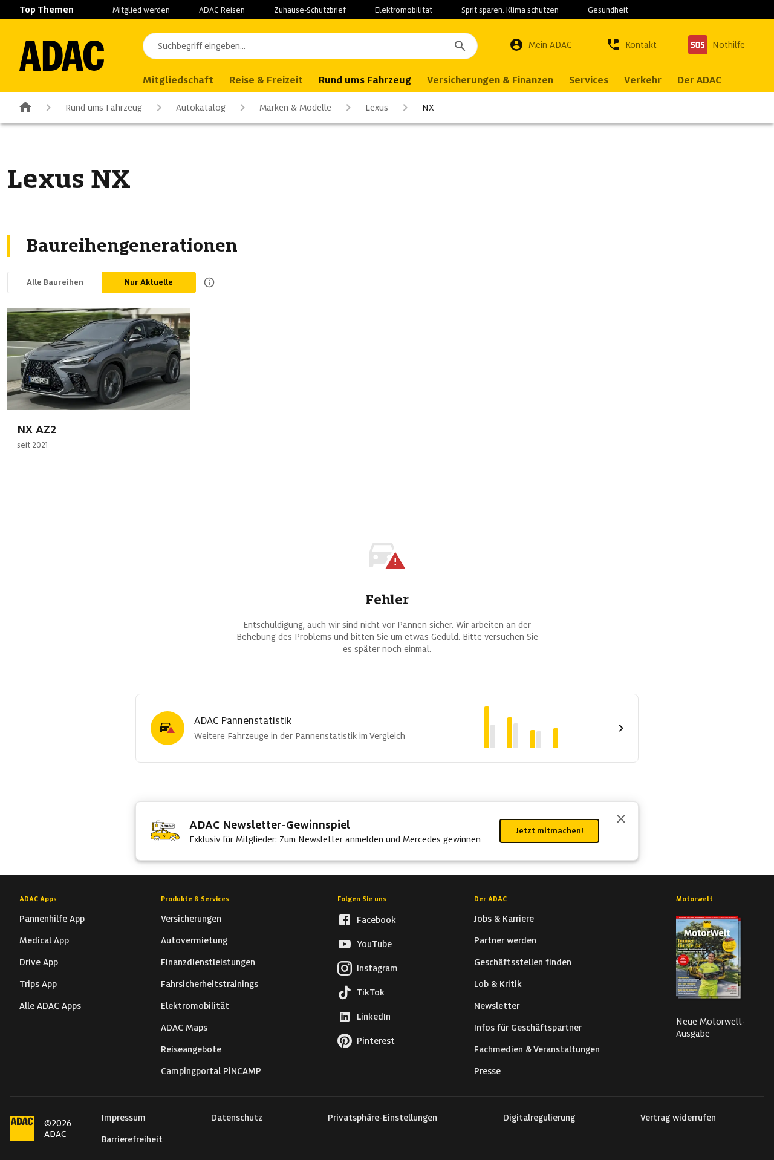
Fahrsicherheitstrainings (209, 984)
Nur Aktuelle (149, 282)
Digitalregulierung (539, 1117)
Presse (487, 1071)
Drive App (38, 962)
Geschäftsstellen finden (522, 962)
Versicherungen (191, 918)
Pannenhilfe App (52, 918)
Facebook (376, 919)
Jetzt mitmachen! (549, 831)
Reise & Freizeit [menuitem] (266, 80)
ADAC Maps (184, 1027)
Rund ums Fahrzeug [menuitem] (365, 80)
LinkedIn (374, 1016)
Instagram (377, 968)
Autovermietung (194, 940)
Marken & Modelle (295, 107)
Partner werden (505, 940)
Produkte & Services (195, 898)
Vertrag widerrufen (678, 1117)
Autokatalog (201, 107)
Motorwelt (694, 898)
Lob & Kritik (498, 984)
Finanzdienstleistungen (208, 962)
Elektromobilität (403, 10)
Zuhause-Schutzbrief (310, 10)
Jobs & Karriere (504, 918)
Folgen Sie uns (361, 898)
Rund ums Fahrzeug (103, 107)
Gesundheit (608, 10)
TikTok (371, 992)
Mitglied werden (141, 10)
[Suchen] (460, 46)
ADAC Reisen (222, 10)
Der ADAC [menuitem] (699, 80)
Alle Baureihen (55, 282)
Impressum (124, 1117)
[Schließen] (621, 820)
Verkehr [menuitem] (643, 80)
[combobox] (310, 46)
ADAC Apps (38, 898)
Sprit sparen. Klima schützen (510, 10)
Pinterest (376, 1040)
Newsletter (496, 1005)
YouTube (374, 944)
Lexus (376, 107)
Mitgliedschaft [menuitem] (178, 80)
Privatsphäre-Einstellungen (382, 1117)
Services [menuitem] (588, 80)
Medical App (44, 940)
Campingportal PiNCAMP (211, 1071)
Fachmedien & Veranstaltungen (537, 1049)
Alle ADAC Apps (50, 1005)
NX (428, 107)
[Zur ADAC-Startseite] (61, 56)
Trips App (38, 984)
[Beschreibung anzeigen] (206, 282)
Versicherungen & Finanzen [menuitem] (490, 80)
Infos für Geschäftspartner (528, 1027)
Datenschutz (236, 1117)
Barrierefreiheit (132, 1139)
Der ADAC (490, 898)
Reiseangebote (191, 1049)
